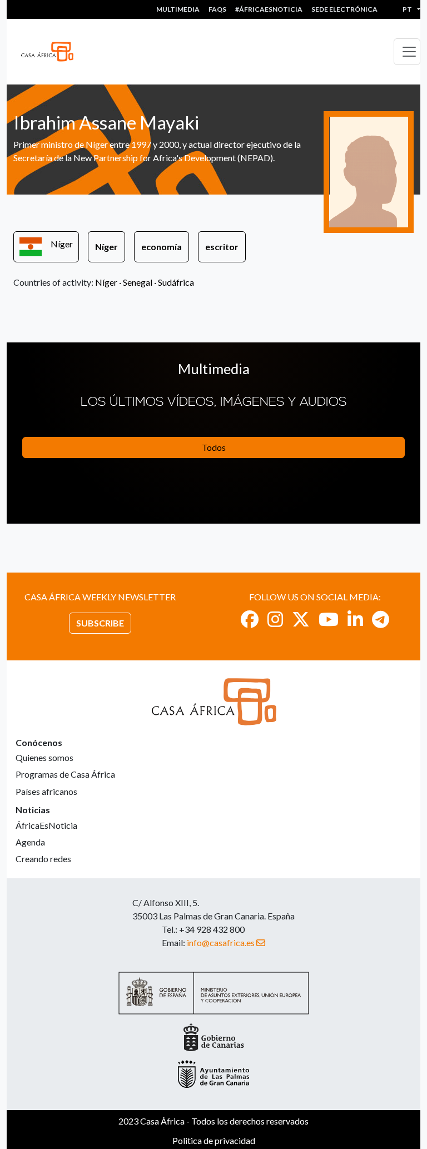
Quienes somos (44, 757)
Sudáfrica (176, 282)
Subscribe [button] (100, 623)
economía (161, 246)
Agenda (30, 842)
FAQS (217, 9)
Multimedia (178, 9)
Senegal (137, 282)
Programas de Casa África (65, 774)
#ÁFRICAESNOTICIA (268, 9)
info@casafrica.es (221, 942)
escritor (222, 246)
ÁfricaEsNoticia (46, 825)
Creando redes (43, 858)
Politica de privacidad (213, 1140)
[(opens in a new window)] (249, 619)
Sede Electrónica (344, 9)
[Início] (52, 52)
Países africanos (46, 791)
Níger (62, 243)
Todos (214, 447)
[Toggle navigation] (407, 51)
